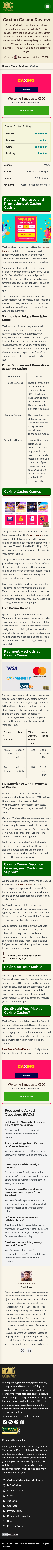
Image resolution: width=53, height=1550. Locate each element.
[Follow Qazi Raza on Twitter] (22, 1350)
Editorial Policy (15, 1526)
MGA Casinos (25, 884)
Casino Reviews (15, 1490)
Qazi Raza (21, 57)
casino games (35, 535)
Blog (9, 1520)
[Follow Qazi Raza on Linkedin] (29, 1350)
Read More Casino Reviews (17, 1049)
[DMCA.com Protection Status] (10, 1533)
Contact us (13, 1505)
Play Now (26, 110)
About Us (12, 1500)
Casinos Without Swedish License (25, 1480)
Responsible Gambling (19, 1515)
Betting (11, 1495)
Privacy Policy (14, 1510)
